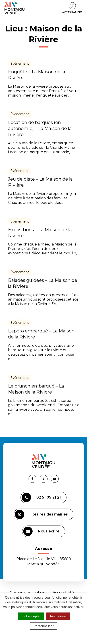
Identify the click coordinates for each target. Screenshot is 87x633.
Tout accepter (31, 616)
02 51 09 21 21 (48, 497)
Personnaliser (43, 626)
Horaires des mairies (49, 514)
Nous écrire (49, 531)
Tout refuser (58, 616)
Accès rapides (72, 12)
